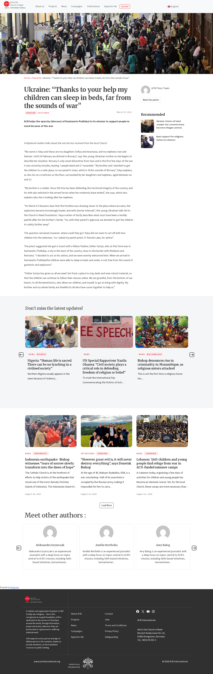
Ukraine (102, 453)
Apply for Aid (110, 6)
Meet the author (151, 100)
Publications (93, 6)
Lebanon (151, 453)
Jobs (107, 619)
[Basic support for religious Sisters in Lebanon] (147, 141)
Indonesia (40, 453)
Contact (109, 613)
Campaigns (76, 6)
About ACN (76, 613)
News (64, 6)
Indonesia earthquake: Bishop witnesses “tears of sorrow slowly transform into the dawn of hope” (50, 463)
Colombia (153, 354)
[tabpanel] (51, 353)
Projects (53, 6)
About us (40, 6)
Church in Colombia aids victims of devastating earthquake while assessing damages (161, 364)
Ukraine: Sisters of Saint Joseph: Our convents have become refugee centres (170, 124)
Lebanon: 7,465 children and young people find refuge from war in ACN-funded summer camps (161, 463)
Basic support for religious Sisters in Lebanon (169, 138)
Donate (125, 6)
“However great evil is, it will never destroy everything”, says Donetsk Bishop (106, 463)
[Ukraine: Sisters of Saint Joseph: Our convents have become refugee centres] (147, 126)
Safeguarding (111, 637)
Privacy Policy (112, 631)
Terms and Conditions (116, 625)
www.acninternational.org (47, 661)
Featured (36, 78)
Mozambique (99, 354)
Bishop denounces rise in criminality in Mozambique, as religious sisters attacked (105, 364)
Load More (106, 505)
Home (27, 78)
